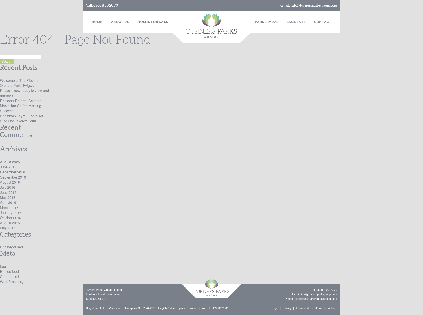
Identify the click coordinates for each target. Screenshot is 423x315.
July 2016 (7, 187)
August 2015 (10, 222)
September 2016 (13, 177)
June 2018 (8, 167)
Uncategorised (11, 247)
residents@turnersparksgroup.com (316, 298)
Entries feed (9, 271)
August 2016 (10, 182)
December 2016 (12, 172)
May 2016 (7, 197)
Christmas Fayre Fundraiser (21, 115)
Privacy (286, 308)
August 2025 (10, 161)
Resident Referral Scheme (20, 100)
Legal (274, 308)
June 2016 (8, 192)
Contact (322, 22)
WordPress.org (11, 281)
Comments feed (12, 276)
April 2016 (8, 202)
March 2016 (9, 207)
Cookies (331, 308)
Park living (266, 22)
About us (120, 22)
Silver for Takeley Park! (18, 120)
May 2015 (7, 227)
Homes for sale (152, 22)
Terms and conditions (308, 308)
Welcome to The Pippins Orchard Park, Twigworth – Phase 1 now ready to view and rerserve (24, 88)
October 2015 (10, 217)
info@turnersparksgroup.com (314, 5)
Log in (5, 266)
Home (97, 22)
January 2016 (10, 212)
